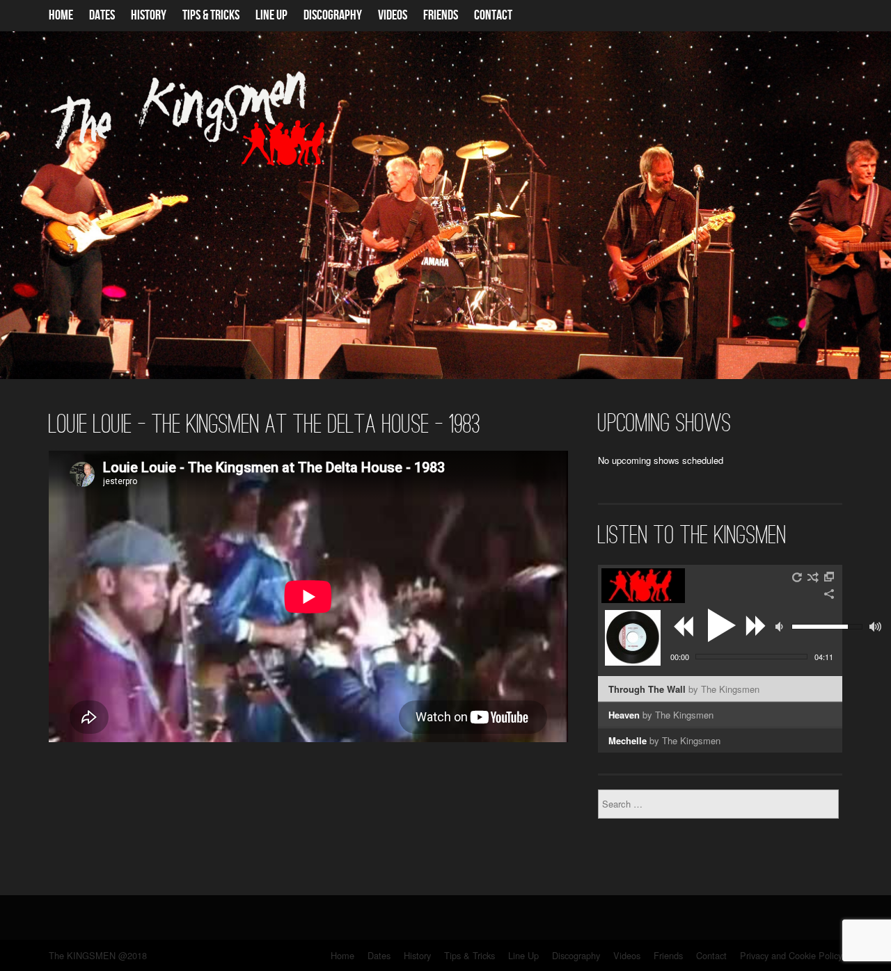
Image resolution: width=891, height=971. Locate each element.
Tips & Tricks (210, 15)
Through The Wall (683, 689)
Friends (440, 15)
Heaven (660, 714)
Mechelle (664, 740)
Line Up (271, 15)
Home (61, 15)
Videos (392, 15)
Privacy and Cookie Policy (791, 955)
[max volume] (875, 626)
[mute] (781, 626)
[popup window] (829, 577)
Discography (332, 15)
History (148, 15)
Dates (102, 15)
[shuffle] (813, 577)
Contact (493, 15)
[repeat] (797, 577)
